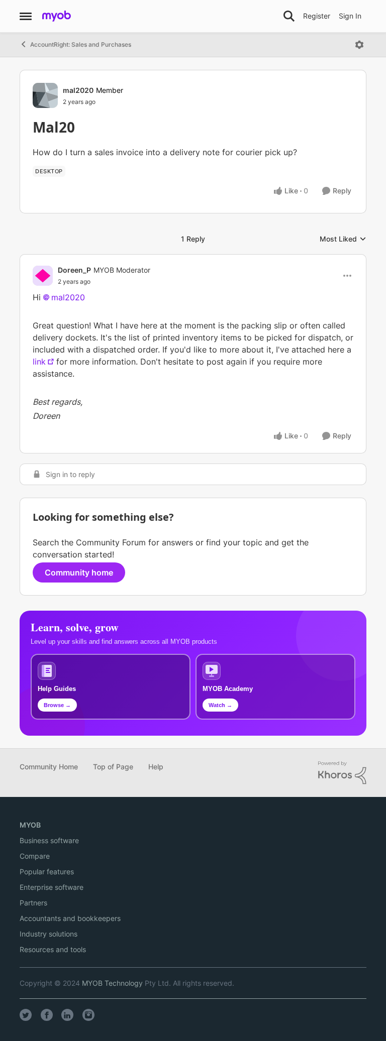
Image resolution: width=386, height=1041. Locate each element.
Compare (35, 856)
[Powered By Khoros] (342, 772)
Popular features (47, 871)
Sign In (350, 16)
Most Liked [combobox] (343, 239)
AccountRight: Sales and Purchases (80, 44)
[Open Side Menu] (26, 16)
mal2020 (78, 90)
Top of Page (113, 766)
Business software (49, 840)
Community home (79, 572)
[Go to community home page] (56, 16)
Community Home (49, 766)
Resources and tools (53, 949)
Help (155, 766)
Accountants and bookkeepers (70, 918)
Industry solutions (48, 934)
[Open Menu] (359, 45)
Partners (33, 902)
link (39, 362)
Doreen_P (74, 270)
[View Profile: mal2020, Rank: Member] (45, 95)
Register (316, 16)
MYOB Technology (112, 983)
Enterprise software (51, 887)
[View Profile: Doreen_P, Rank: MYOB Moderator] (43, 276)
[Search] (289, 16)
